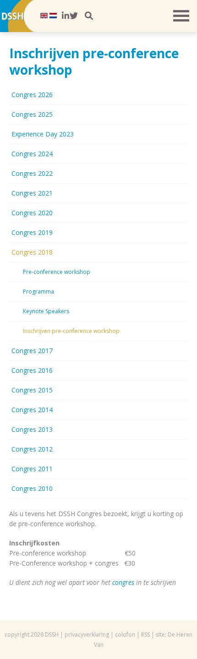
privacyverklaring (87, 634)
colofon (125, 634)
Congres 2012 (32, 449)
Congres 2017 (32, 350)
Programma (38, 291)
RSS (145, 634)
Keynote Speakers (46, 311)
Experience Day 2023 (42, 134)
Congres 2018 (32, 252)
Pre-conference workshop (56, 272)
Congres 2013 (32, 429)
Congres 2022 (32, 173)
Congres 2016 (32, 370)
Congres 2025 (32, 114)
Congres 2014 (32, 409)
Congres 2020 (32, 212)
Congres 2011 (32, 468)
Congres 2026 (32, 94)
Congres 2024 (32, 153)
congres (123, 582)
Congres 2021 (32, 193)
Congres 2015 (32, 390)
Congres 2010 (32, 488)
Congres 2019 (32, 232)
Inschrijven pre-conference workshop (71, 331)
